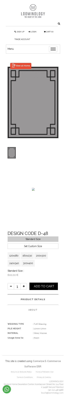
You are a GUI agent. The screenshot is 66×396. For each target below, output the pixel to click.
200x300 (41, 255)
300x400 (28, 263)
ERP (39, 366)
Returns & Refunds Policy (21, 372)
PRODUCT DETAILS (33, 299)
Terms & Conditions (25, 377)
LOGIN (33, 32)
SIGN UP (20, 32)
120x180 (13, 255)
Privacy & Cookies (44, 377)
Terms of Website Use (44, 372)
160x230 (27, 255)
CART (49, 32)
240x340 (14, 263)
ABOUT (33, 310)
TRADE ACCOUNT (22, 39)
